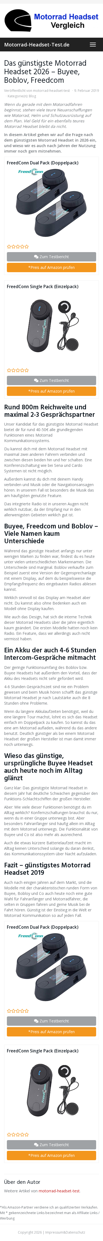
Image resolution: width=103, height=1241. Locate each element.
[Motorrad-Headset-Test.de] (51, 20)
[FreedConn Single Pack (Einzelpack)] (51, 326)
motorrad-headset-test (51, 90)
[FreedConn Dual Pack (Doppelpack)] (51, 202)
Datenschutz (75, 1232)
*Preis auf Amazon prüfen (51, 267)
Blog (32, 96)
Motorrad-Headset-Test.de (36, 44)
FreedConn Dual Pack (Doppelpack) (42, 163)
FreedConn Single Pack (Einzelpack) (42, 286)
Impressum (54, 1232)
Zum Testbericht (53, 256)
